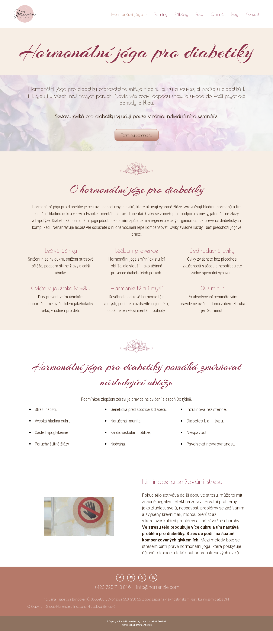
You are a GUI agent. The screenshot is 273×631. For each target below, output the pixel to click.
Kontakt (252, 14)
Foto (199, 14)
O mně (217, 14)
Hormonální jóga (127, 14)
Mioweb (148, 625)
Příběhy (181, 14)
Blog (234, 14)
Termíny (160, 14)
